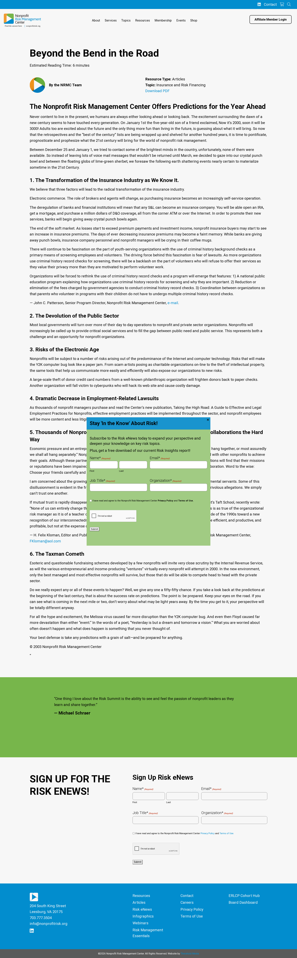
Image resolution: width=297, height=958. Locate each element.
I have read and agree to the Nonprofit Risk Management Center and (143, 500)
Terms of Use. (186, 500)
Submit (94, 529)
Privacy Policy (165, 500)
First (92, 471)
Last (121, 471)
